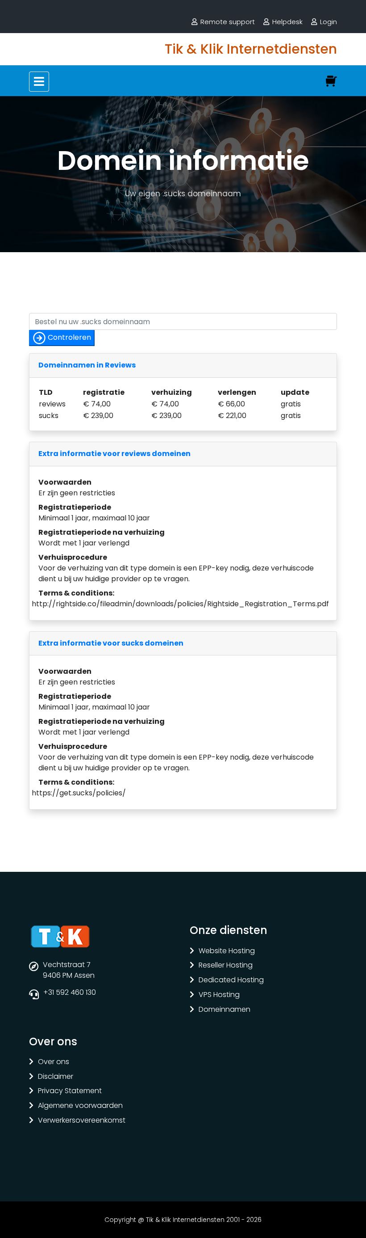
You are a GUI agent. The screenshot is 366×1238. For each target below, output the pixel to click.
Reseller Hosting (226, 965)
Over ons (53, 1062)
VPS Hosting (219, 995)
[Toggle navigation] (39, 82)
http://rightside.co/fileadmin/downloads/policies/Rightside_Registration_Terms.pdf (180, 604)
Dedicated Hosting (231, 980)
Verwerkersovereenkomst (81, 1120)
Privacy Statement (70, 1091)
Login (328, 21)
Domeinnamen (224, 1009)
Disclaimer (55, 1077)
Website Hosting (227, 951)
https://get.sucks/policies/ (79, 793)
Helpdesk (287, 21)
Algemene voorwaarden (80, 1106)
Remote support (227, 21)
